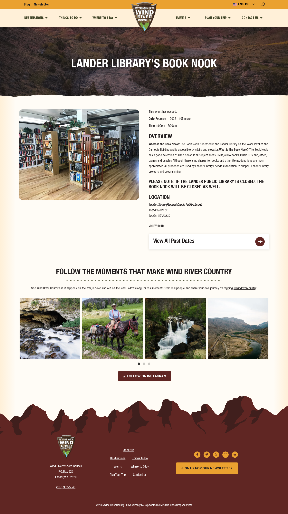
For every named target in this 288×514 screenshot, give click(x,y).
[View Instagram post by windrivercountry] (76, 354)
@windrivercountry (245, 288)
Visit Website (157, 226)
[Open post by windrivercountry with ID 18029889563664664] (112, 328)
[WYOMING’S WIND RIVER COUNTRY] (144, 18)
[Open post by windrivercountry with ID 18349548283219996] (50, 328)
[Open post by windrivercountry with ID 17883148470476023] (238, 328)
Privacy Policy (133, 505)
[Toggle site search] (263, 4)
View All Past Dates (173, 241)
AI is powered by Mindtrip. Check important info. (167, 505)
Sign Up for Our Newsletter (207, 468)
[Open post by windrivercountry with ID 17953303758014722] (175, 328)
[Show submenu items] (46, 18)
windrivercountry (49, 301)
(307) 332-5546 (65, 487)
